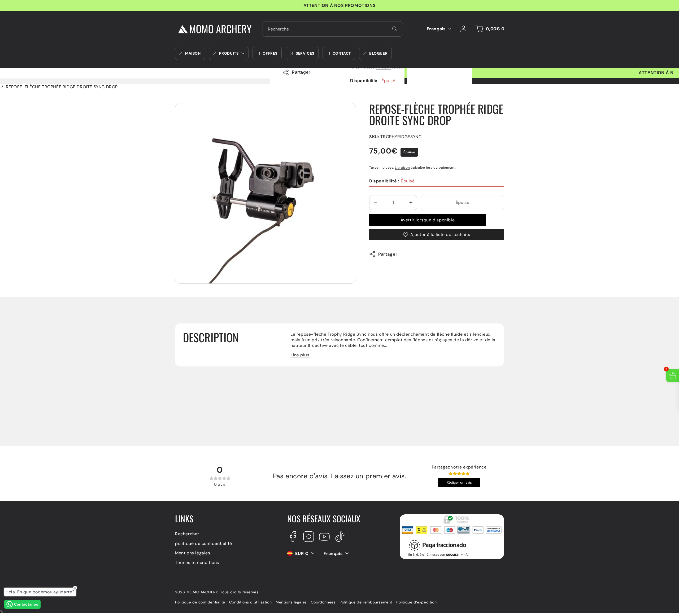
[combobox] (333, 28)
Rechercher (187, 533)
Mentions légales (192, 552)
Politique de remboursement (366, 602)
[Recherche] (394, 28)
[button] (488, 29)
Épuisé (392, 181)
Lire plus (300, 355)
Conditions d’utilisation (250, 602)
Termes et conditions (197, 562)
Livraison (402, 167)
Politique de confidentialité (200, 602)
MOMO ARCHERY (202, 592)
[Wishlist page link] (414, 29)
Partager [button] (388, 254)
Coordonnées (323, 602)
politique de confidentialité (203, 543)
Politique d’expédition (416, 602)
